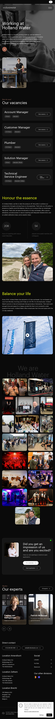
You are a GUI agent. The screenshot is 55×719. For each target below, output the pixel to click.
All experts (45, 588)
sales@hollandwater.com (31, 648)
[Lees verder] (4, 49)
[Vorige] (4, 629)
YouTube (36, 663)
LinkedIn (36, 659)
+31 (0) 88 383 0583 (10, 648)
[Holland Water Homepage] (9, 8)
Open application (30, 568)
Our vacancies (30, 563)
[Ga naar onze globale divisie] (39, 677)
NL (50, 4)
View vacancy (42, 114)
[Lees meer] (27, 114)
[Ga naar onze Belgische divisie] (35, 677)
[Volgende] (9, 629)
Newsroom (37, 667)
